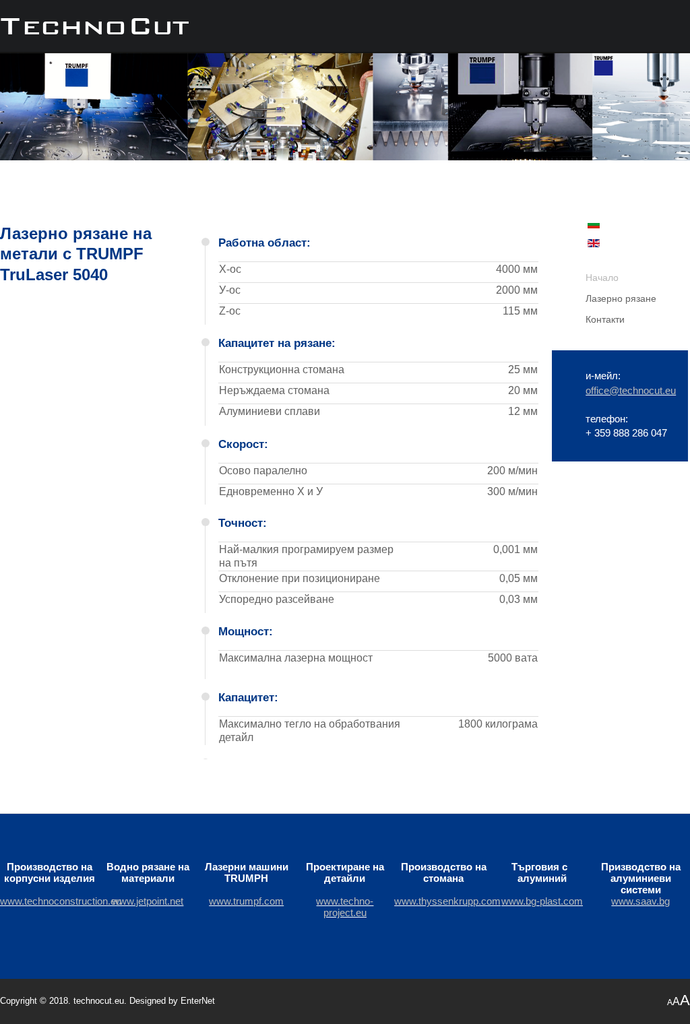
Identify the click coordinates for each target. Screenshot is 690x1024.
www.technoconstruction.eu (60, 901)
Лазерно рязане (621, 299)
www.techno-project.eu (344, 906)
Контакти (605, 320)
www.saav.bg (640, 901)
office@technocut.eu (631, 390)
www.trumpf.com (246, 901)
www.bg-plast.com (542, 901)
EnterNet (198, 1001)
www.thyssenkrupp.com (447, 901)
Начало (602, 278)
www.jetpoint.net (147, 901)
